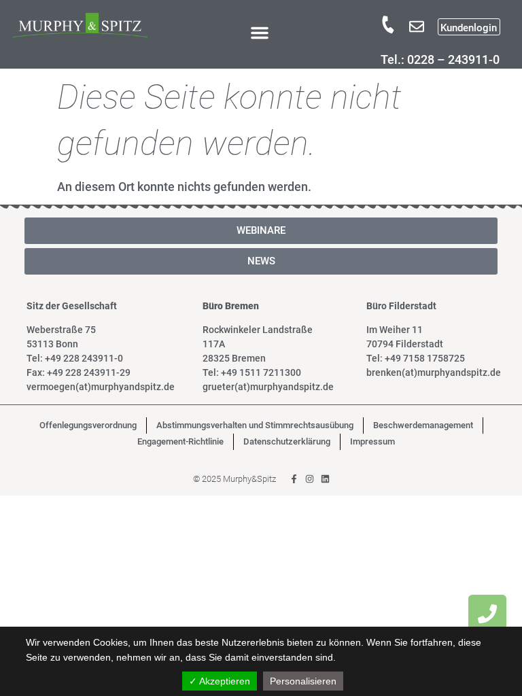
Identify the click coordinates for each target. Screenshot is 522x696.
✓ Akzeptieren (219, 681)
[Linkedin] (325, 478)
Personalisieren (303, 681)
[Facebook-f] (294, 478)
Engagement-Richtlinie (180, 441)
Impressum (372, 441)
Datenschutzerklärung (286, 441)
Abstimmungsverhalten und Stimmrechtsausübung (254, 425)
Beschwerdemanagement (423, 425)
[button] (259, 32)
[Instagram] (309, 478)
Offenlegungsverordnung (88, 425)
